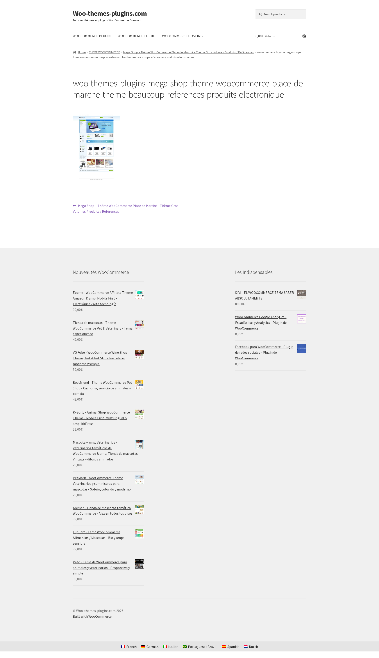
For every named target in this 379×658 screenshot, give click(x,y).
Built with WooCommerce (92, 616)
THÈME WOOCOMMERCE (104, 52)
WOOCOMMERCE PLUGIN (92, 36)
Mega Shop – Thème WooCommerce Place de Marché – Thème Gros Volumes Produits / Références (188, 52)
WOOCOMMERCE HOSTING (182, 36)
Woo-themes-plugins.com (110, 13)
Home (82, 52)
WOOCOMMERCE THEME (136, 36)
